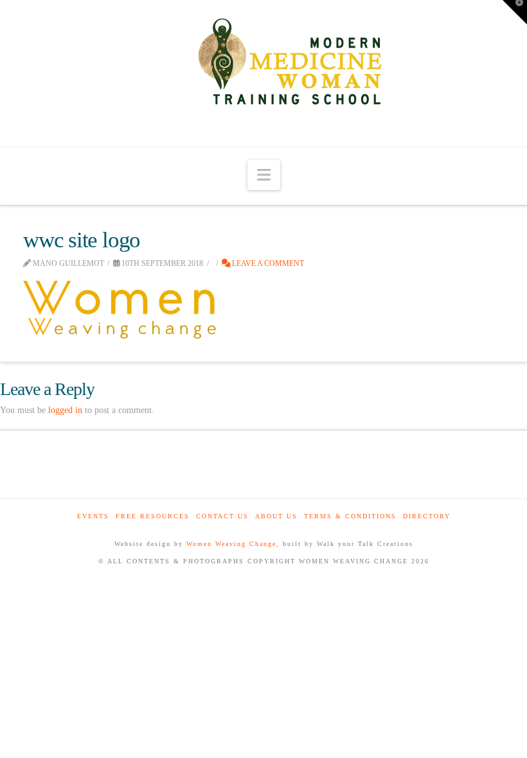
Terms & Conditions (350, 516)
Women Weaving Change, (233, 543)
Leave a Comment (267, 263)
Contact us (222, 516)
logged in (65, 410)
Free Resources (153, 516)
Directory (427, 516)
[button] (263, 175)
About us (276, 516)
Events (93, 516)
